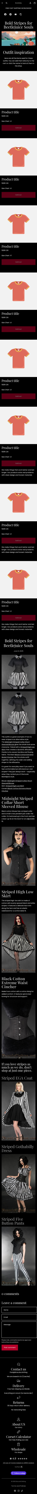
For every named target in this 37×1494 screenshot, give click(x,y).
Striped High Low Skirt (15, 786)
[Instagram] (18, 1491)
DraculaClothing (21, 1481)
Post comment (10, 1347)
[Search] (6, 3)
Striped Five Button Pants (13, 1221)
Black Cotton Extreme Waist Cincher (15, 982)
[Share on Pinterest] (10, 14)
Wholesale (18, 1449)
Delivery (18, 1386)
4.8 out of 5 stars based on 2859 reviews (18, 1463)
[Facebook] (15, 1491)
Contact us (18, 1369)
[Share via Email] (15, 14)
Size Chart (6, 121)
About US (18, 1424)
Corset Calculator (18, 1436)
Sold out (18, 128)
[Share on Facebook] (5, 14)
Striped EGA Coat (17, 1078)
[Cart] (34, 3)
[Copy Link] (21, 14)
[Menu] (2, 3)
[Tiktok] (22, 1491)
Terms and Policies (18, 1486)
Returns (18, 1402)
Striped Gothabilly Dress (18, 1148)
